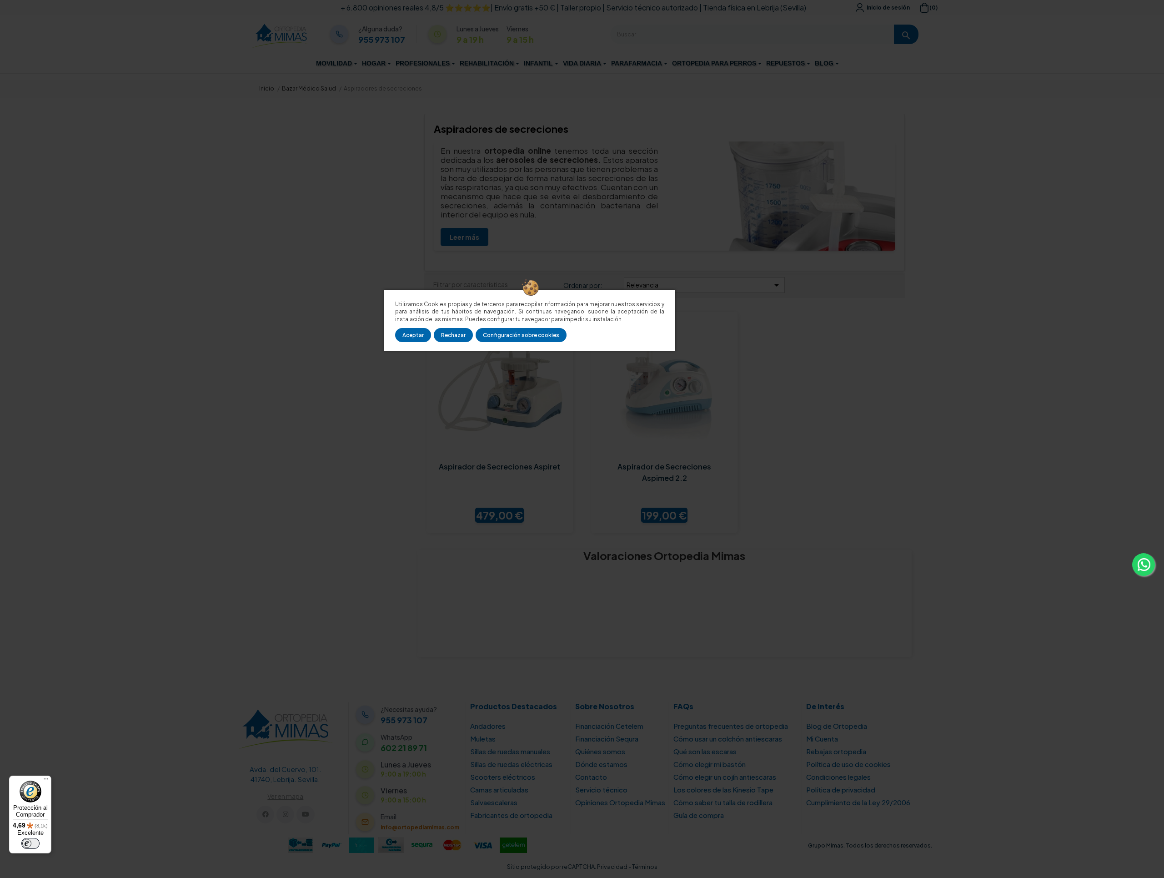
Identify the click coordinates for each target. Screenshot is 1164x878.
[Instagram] (285, 814)
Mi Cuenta (822, 738)
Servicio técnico (601, 789)
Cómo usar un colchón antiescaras (727, 738)
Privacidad (612, 866)
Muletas (483, 738)
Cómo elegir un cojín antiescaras (724, 776)
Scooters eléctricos (502, 776)
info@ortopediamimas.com (420, 827)
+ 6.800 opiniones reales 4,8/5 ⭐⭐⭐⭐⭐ (416, 7)
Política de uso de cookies (848, 764)
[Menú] (45, 781)
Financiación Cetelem (609, 726)
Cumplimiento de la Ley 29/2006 (858, 802)
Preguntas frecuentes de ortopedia (730, 726)
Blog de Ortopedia (836, 726)
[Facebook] (265, 814)
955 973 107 (381, 39)
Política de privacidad (840, 789)
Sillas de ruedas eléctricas (511, 764)
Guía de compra (698, 815)
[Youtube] (305, 814)
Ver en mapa (285, 796)
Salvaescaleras (493, 802)
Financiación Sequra (606, 738)
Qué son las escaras (705, 751)
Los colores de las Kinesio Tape (723, 789)
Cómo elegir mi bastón (709, 764)
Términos (644, 866)
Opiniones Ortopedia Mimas (620, 802)
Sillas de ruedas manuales (510, 751)
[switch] (30, 843)
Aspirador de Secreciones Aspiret (499, 466)
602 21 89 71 (404, 747)
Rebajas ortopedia (836, 751)
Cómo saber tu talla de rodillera (723, 802)
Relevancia (704, 285)
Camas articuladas (499, 789)
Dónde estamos (601, 764)
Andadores (488, 726)
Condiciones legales (838, 776)
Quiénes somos (600, 751)
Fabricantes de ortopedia (511, 815)
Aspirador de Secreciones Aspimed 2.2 (664, 472)
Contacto (591, 776)
